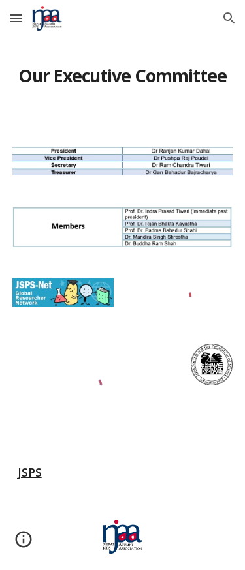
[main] (122, 75)
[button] (15, 18)
